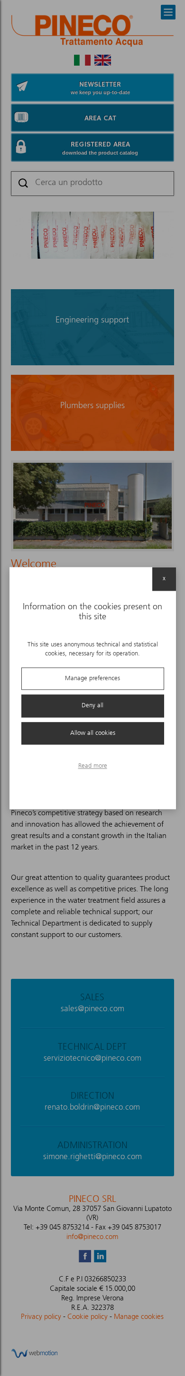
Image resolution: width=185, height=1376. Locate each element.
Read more (92, 766)
